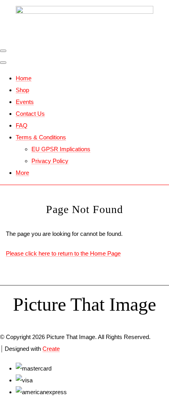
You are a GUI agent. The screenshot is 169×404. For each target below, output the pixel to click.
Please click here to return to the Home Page (63, 253)
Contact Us (30, 113)
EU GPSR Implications (60, 149)
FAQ (22, 125)
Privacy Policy (49, 161)
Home (23, 78)
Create (51, 348)
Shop (22, 90)
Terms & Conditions (41, 137)
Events (25, 101)
